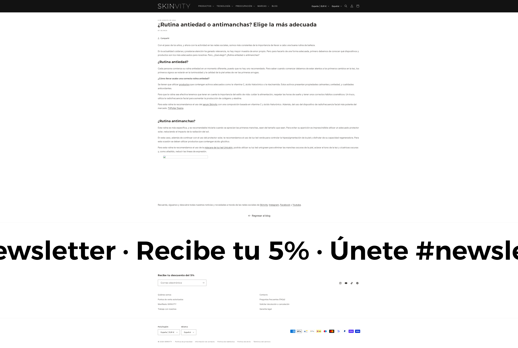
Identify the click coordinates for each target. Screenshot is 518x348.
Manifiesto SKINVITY (167, 304)
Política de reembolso (226, 342)
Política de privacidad (183, 342)
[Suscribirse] (203, 283)
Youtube (296, 204)
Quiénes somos (164, 295)
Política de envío (244, 342)
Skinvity (264, 204)
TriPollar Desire (175, 108)
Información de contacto (205, 342)
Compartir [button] (165, 38)
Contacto (264, 295)
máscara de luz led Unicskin (219, 147)
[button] (206, 6)
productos (184, 84)
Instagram (274, 204)
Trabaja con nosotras (167, 309)
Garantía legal (266, 309)
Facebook (285, 204)
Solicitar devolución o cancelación (274, 304)
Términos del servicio (262, 342)
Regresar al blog (261, 215)
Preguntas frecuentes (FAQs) (272, 299)
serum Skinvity (210, 104)
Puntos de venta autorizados (170, 299)
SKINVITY (168, 342)
